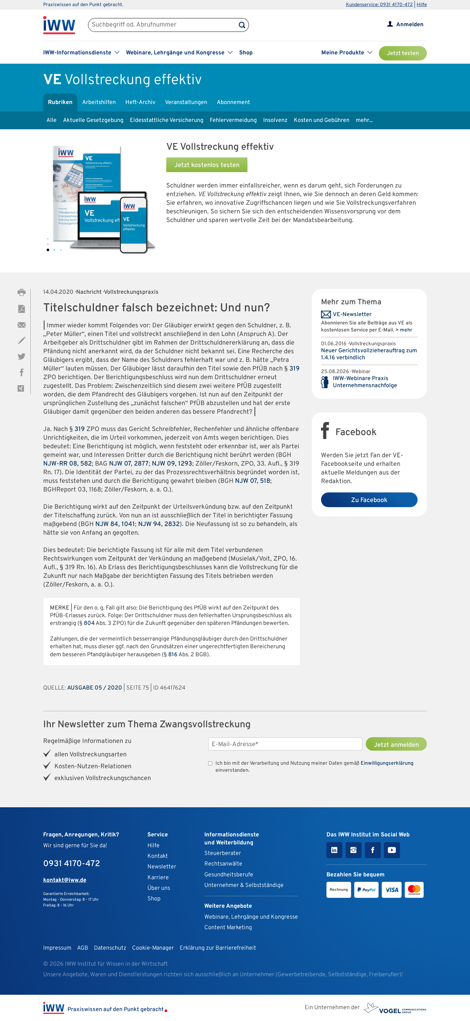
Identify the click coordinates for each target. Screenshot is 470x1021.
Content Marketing (228, 927)
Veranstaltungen (186, 102)
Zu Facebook (369, 500)
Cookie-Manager (153, 948)
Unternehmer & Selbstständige (244, 885)
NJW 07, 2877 (129, 464)
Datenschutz (110, 948)
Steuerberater (222, 853)
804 (89, 623)
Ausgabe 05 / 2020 (94, 688)
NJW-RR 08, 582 (67, 464)
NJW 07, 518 (252, 481)
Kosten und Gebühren (321, 120)
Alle (51, 120)
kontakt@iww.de (64, 880)
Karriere (158, 877)
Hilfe (422, 5)
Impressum (57, 948)
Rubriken (60, 102)
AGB (82, 948)
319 (294, 369)
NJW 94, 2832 (159, 524)
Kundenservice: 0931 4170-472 (379, 5)
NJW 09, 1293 (172, 464)
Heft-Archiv (140, 102)
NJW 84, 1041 (115, 524)
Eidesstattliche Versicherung (166, 120)
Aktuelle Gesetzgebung (93, 120)
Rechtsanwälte (223, 864)
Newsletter (161, 867)
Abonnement (233, 102)
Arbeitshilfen (99, 102)
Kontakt (157, 856)
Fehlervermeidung (233, 120)
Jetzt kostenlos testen (206, 165)
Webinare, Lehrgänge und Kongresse (251, 917)
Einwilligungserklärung (387, 763)
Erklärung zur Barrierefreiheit (218, 948)
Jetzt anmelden (396, 745)
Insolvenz (275, 120)
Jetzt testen (403, 53)
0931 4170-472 (71, 864)
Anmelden (410, 24)
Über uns (158, 888)
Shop (246, 53)
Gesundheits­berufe (228, 875)
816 (172, 654)
